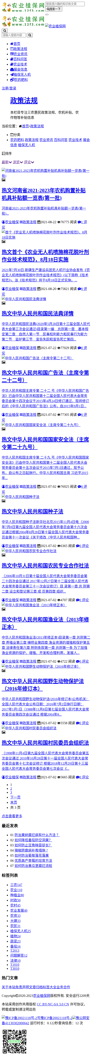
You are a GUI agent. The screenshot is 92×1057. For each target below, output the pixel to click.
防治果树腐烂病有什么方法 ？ (37, 835)
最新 (5, 162)
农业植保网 (41, 996)
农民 (15, 926)
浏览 (16, 162)
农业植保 (12, 222)
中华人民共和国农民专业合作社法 (45, 565)
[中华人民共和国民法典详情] (24, 299)
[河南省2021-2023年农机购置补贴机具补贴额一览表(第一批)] (46, 176)
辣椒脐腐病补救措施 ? (31, 850)
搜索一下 (55, 9)
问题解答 (18, 955)
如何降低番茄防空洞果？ (33, 840)
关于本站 (8, 987)
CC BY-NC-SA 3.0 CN (53, 1004)
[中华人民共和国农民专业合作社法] (29, 551)
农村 (15, 905)
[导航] (47, 14)
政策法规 (20, 49)
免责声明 (22, 987)
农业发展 (18, 910)
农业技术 (20, 64)
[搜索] (5, 30)
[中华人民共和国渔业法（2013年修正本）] (34, 605)
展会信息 (20, 69)
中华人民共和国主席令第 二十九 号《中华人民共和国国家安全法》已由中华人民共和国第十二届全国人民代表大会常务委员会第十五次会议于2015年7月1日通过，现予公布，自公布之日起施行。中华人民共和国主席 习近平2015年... (45, 468)
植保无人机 (22, 74)
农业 (16, 890)
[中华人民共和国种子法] (20, 497)
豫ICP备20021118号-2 (56, 1018)
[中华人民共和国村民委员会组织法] (29, 728)
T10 (14, 964)
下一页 (15, 797)
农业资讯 (20, 54)
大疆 (15, 921)
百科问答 (20, 59)
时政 (15, 900)
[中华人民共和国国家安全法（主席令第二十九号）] (41, 425)
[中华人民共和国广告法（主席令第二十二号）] (38, 358)
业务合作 (63, 987)
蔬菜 (15, 941)
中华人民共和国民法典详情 (38, 313)
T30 (14, 968)
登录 (12, 88)
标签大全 (49, 987)
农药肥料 (21, 80)
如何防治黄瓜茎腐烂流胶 (33, 866)
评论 (27, 162)
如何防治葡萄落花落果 (32, 855)
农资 (15, 915)
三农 (16, 885)
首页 (16, 44)
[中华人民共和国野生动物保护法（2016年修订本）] (41, 666)
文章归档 (36, 987)
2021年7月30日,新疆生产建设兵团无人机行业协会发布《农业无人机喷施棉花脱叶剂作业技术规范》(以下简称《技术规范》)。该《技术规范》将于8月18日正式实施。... (46, 275)
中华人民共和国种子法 (32, 511)
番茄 (15, 946)
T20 (14, 950)
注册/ (5, 88)
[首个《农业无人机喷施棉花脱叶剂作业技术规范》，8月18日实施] (46, 237)
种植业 (17, 895)
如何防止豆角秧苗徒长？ (33, 845)
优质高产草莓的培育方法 (33, 860)
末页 (13, 802)
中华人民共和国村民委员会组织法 (45, 743)
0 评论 (84, 546)
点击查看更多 (12, 816)
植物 (15, 936)
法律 (15, 960)
